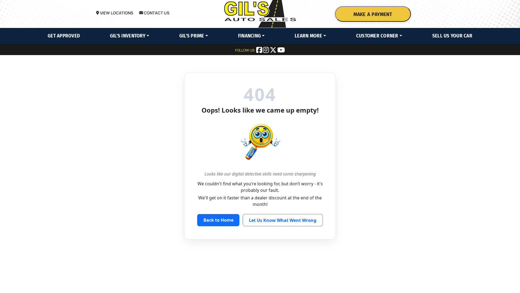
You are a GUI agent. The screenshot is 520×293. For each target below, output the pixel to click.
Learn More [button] (308, 36)
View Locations (116, 12)
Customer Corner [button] (377, 36)
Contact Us (156, 12)
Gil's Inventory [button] (127, 36)
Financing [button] (249, 36)
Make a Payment (372, 14)
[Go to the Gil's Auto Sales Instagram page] (266, 51)
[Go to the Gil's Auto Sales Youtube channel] (281, 51)
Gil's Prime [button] (191, 36)
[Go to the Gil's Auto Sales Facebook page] (259, 51)
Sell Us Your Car (452, 36)
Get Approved (64, 36)
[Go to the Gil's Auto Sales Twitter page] (273, 51)
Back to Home (218, 220)
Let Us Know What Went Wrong (282, 220)
